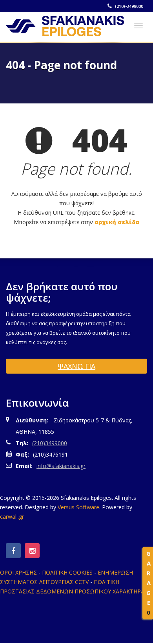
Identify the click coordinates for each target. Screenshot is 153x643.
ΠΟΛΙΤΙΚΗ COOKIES (67, 572)
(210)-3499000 (128, 6)
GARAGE (148, 582)
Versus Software (78, 507)
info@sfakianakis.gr (61, 466)
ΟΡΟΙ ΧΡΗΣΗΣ (18, 572)
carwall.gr (12, 516)
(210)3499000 (49, 443)
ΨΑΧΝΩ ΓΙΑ (76, 366)
